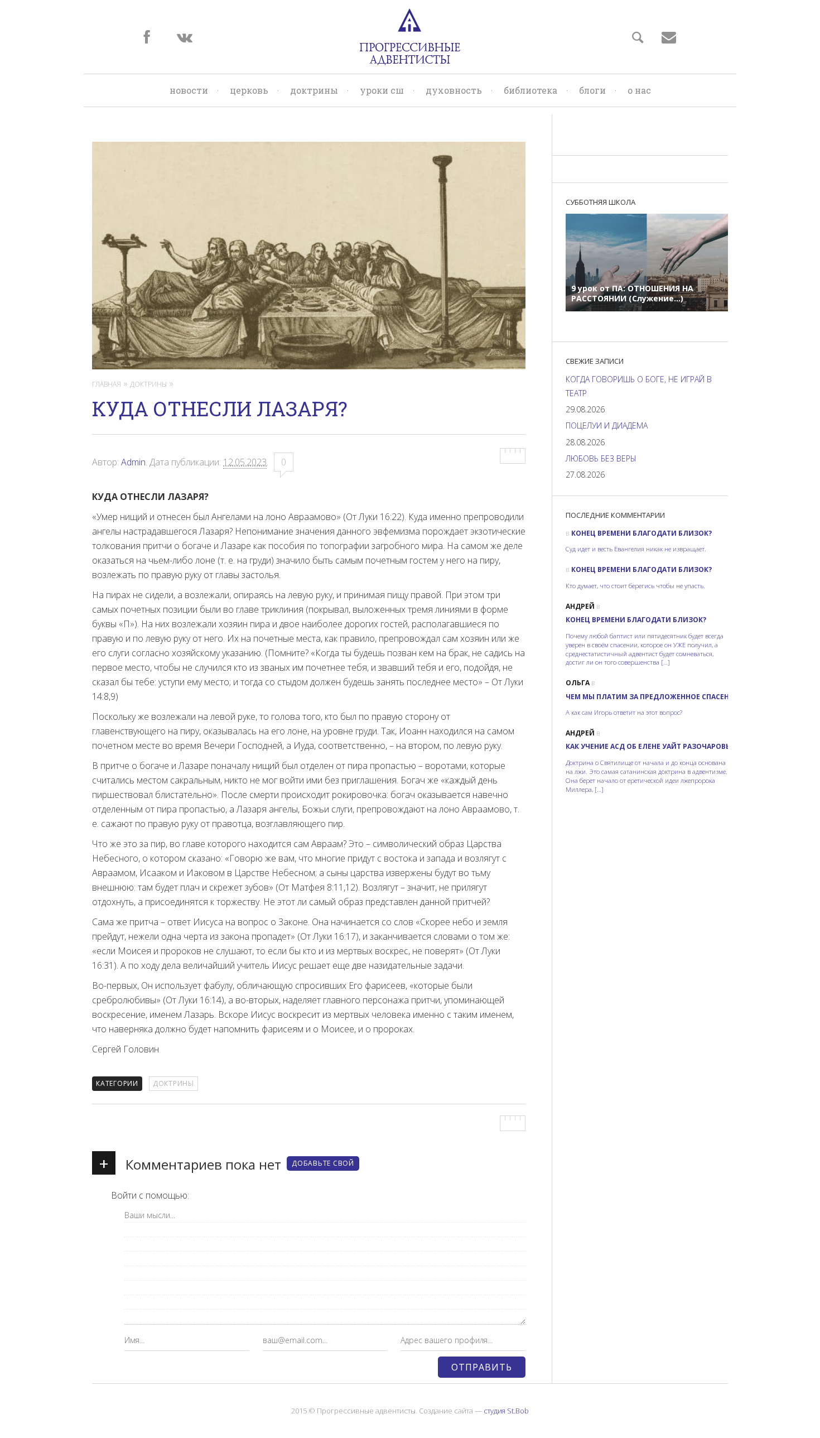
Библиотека (530, 90)
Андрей (580, 606)
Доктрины (314, 90)
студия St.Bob (506, 1411)
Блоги (592, 90)
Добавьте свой (323, 1163)
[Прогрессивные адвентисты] (410, 36)
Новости (189, 90)
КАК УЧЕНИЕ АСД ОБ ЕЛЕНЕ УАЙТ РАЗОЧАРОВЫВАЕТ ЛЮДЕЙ (672, 746)
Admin (133, 462)
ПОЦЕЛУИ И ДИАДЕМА (607, 425)
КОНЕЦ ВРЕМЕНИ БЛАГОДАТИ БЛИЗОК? (641, 533)
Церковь (249, 90)
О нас (639, 90)
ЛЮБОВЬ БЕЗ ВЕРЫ (601, 458)
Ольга (578, 682)
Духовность (454, 90)
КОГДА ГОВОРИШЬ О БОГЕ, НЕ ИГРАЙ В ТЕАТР (639, 386)
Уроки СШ (382, 90)
